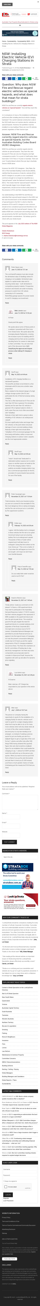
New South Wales (8, 997)
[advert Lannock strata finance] (20, 16)
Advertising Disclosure (8, 1229)
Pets (3, 1044)
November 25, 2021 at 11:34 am (21, 496)
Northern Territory (7, 1022)
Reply (7, 303)
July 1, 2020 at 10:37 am (19, 710)
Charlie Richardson (8, 231)
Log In (8, 1195)
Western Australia (8, 1019)
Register (6, 1198)
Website (4, 832)
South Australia (7, 1011)
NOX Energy (6, 233)
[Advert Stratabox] (17, 888)
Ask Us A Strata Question (10, 993)
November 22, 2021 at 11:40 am (21, 600)
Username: (6, 1169)
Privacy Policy (6, 1217)
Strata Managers (7, 1073)
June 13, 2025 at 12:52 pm (23, 313)
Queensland (6, 1001)
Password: (6, 1175)
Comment (6, 794)
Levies (4, 1048)
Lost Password (8, 1201)
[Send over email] (26, 78)
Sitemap (4, 1233)
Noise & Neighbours (8, 1037)
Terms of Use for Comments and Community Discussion (19, 1225)
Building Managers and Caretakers (13, 1076)
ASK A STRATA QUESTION (9, 1239)
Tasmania (5, 1015)
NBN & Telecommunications (11, 1062)
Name (4, 813)
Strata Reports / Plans (9, 1080)
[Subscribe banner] (20, 911)
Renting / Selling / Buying (10, 1069)
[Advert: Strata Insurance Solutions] (20, 36)
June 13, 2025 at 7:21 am (19, 269)
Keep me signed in (11, 1181)
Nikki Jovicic (19, 311)
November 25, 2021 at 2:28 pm (25, 675)
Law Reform (6, 1051)
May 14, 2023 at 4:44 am (19, 374)
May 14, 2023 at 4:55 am (22, 454)
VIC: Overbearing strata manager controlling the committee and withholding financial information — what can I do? (18, 1141)
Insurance (5, 1040)
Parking (4, 1033)
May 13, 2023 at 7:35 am (26, 569)
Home (4, 41)
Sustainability (11, 41)
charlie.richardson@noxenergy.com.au (16, 236)
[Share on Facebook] (6, 78)
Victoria (4, 1004)
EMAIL (14, 1284)
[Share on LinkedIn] (16, 78)
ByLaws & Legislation (9, 1026)
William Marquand (8, 1120)
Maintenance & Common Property (13, 1055)
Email (4, 822)
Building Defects (7, 1066)
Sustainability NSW (23, 41)
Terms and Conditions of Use (10, 1221)
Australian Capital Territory (10, 1008)
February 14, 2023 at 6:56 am (24, 525)
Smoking (5, 1030)
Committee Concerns (9, 1058)
